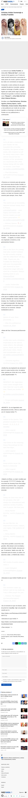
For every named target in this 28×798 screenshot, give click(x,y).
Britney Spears (17, 634)
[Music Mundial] (9, 1)
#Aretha (6, 427)
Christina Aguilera (5, 636)
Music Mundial (7, 37)
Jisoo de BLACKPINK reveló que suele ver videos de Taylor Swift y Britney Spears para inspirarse (9, 740)
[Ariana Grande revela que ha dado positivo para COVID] (24, 710)
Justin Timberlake (14, 636)
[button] (2, 1)
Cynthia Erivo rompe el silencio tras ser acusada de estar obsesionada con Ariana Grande (18, 124)
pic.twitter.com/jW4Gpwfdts (13, 169)
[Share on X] (11, 796)
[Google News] (26, 792)
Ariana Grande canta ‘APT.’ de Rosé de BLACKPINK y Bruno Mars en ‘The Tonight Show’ (9, 717)
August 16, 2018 (9, 325)
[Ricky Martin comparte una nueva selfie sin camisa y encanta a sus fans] (24, 748)
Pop (3, 9)
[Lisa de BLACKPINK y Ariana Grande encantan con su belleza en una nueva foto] (24, 702)
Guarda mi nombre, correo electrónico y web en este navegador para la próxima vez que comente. (14, 680)
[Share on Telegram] (16, 796)
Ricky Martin (21, 636)
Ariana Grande (10, 634)
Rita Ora (3, 638)
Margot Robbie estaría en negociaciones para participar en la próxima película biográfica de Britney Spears (10, 725)
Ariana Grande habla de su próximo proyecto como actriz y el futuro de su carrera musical (9, 732)
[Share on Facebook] (8, 796)
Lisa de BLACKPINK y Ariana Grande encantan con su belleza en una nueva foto (9, 703)
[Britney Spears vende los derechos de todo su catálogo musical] (24, 696)
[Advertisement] (14, 55)
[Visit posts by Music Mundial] (2, 38)
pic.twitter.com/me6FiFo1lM (13, 220)
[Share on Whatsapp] (14, 796)
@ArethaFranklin (9, 210)
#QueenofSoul (8, 276)
